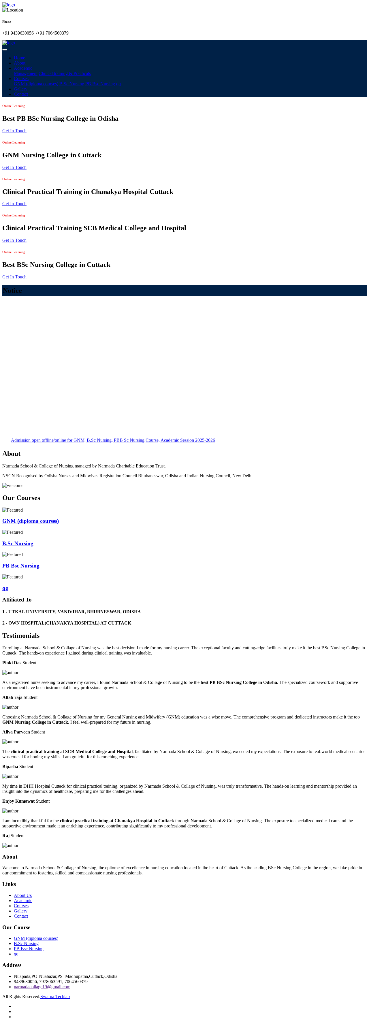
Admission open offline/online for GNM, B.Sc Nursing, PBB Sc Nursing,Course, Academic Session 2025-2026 (113, 429)
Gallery (20, 88)
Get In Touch (14, 130)
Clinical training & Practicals (65, 73)
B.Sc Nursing (71, 83)
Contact (21, 94)
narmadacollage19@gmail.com (42, 986)
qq (118, 83)
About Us (23, 895)
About (19, 63)
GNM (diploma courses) (36, 83)
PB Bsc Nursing (100, 83)
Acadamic (23, 900)
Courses (21, 905)
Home (19, 57)
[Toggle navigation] (4, 49)
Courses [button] (21, 78)
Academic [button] (23, 68)
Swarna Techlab (55, 996)
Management (25, 73)
